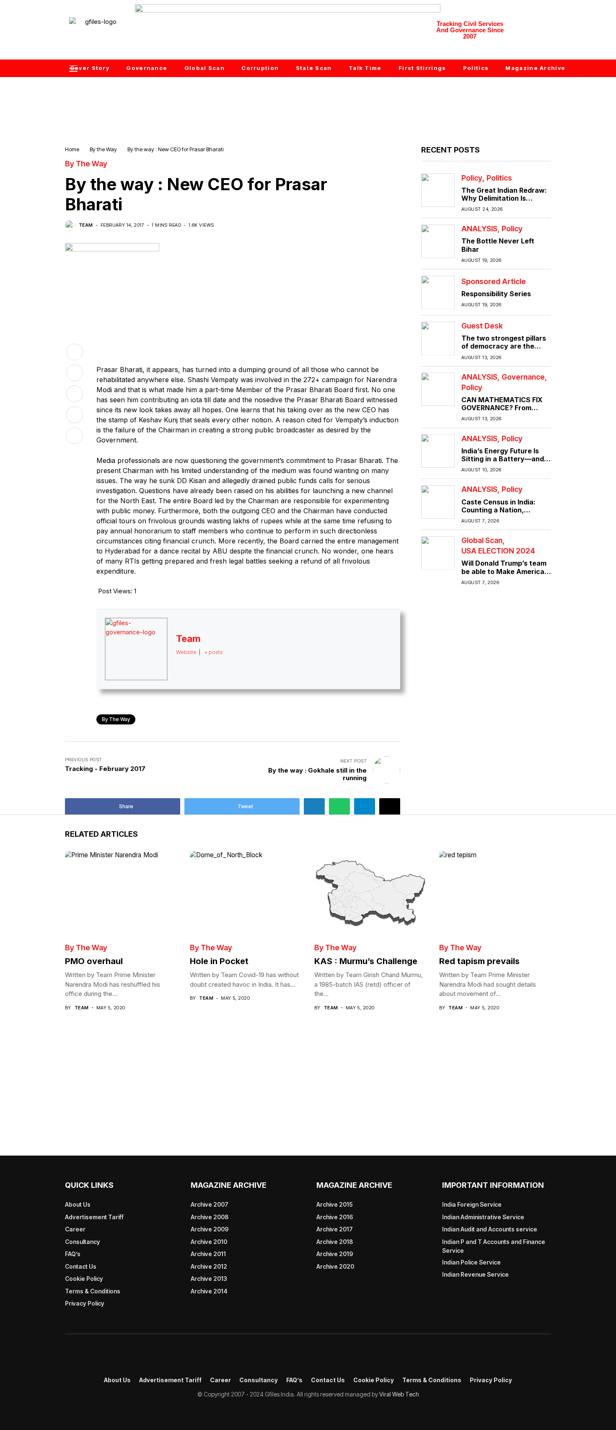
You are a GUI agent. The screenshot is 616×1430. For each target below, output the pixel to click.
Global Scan (481, 540)
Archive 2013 (209, 1278)
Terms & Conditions (92, 1291)
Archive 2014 (209, 1291)
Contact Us (80, 1266)
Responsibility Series (496, 293)
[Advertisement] (308, 99)
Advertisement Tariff (94, 1217)
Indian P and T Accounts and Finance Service (493, 1246)
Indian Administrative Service (483, 1217)
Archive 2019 (334, 1253)
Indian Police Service (471, 1262)
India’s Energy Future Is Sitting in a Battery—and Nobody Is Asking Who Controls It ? (502, 462)
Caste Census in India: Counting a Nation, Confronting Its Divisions (502, 509)
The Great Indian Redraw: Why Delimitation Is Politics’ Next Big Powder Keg (504, 202)
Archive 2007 (209, 1204)
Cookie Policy (84, 1278)
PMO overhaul (94, 961)
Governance (523, 376)
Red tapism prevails (479, 961)
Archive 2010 (209, 1241)
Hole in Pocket (219, 961)
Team (86, 225)
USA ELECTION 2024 (498, 551)
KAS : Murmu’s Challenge (365, 961)
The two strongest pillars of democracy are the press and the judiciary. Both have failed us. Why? (505, 350)
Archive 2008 (209, 1217)
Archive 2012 (209, 1266)
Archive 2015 (334, 1204)
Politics (499, 177)
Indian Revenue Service (475, 1274)
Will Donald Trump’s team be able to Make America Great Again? (503, 571)
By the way (116, 719)
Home (72, 149)
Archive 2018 (334, 1241)
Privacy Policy (84, 1303)
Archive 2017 (334, 1229)
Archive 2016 (334, 1217)
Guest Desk (482, 326)
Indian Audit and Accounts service (489, 1229)
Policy (471, 177)
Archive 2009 (209, 1229)
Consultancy (82, 1241)
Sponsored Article (493, 281)
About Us (78, 1204)
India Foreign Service (472, 1204)
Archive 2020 (335, 1266)
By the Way (103, 149)
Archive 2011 (208, 1253)
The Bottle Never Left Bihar (497, 245)
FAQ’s (72, 1253)
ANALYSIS (479, 229)
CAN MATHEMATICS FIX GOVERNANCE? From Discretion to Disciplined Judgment (502, 412)
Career (75, 1229)
